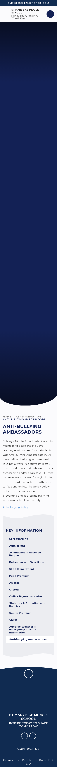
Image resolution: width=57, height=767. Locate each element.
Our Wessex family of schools (29, 3)
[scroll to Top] (28, 673)
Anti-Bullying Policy (15, 507)
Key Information (28, 416)
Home (7, 416)
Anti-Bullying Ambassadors (24, 419)
